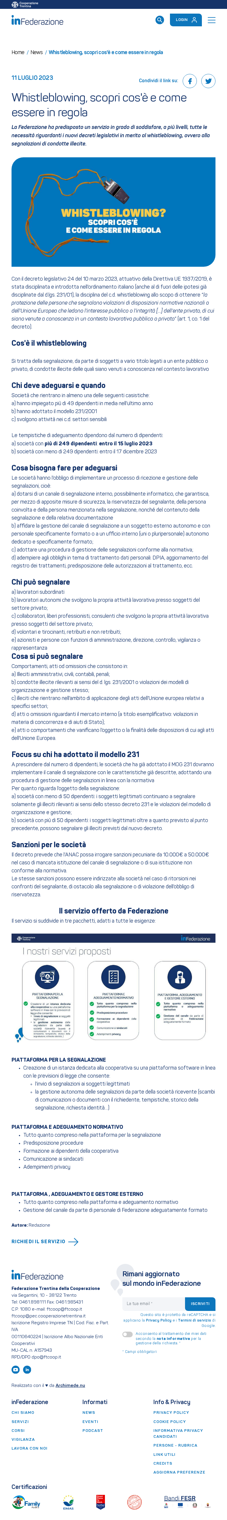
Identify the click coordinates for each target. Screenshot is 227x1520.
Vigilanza (23, 1440)
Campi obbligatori (139, 1352)
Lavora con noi (30, 1449)
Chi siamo (23, 1413)
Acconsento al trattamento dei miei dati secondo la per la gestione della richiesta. (171, 1338)
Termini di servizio (194, 1320)
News (88, 1413)
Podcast (92, 1431)
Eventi (90, 1422)
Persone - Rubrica (175, 1446)
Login (182, 20)
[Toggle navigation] (211, 20)
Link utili (164, 1455)
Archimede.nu (70, 1385)
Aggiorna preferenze (179, 1472)
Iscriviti (200, 1304)
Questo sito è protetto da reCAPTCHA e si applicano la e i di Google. (169, 1320)
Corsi (18, 1431)
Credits (162, 1464)
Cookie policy (169, 1422)
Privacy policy (171, 1413)
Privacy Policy (159, 1320)
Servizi (20, 1422)
